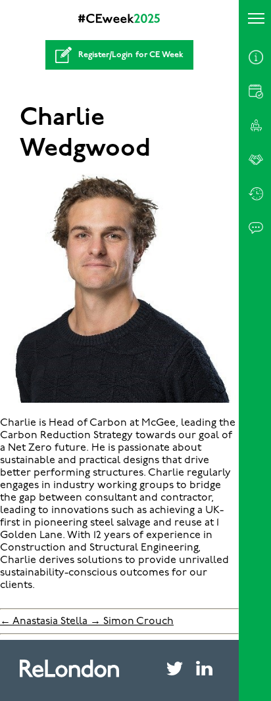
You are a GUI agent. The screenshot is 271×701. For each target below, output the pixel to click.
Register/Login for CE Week (131, 55)
